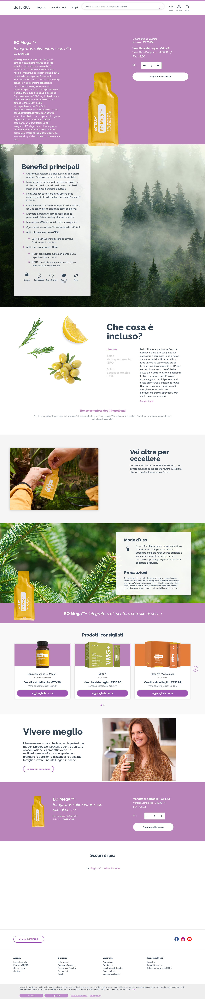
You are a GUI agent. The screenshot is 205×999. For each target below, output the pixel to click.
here (134, 989)
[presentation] (195, 669)
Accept (31, 996)
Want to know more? (79, 996)
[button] (101, 705)
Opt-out (56, 996)
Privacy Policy (95, 996)
